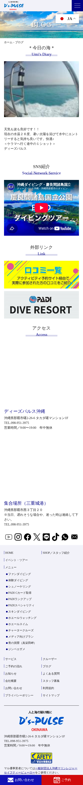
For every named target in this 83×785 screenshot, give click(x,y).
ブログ (47, 666)
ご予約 (66, 780)
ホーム (8, 42)
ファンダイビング (19, 574)
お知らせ (11, 673)
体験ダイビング (18, 580)
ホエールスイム (18, 624)
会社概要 (11, 680)
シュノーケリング (19, 586)
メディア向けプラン (21, 636)
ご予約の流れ (13, 666)
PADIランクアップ (20, 599)
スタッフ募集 (51, 680)
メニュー (11, 567)
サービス (11, 659)
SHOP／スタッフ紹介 (56, 552)
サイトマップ (51, 695)
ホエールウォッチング (22, 617)
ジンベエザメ (16, 649)
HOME (9, 552)
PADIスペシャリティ (21, 605)
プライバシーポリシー (19, 695)
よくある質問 (51, 673)
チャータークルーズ (21, 630)
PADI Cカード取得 (19, 592)
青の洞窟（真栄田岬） (22, 642)
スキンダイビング (19, 611)
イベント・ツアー (16, 560)
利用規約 (48, 688)
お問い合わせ (24, 780)
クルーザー (50, 659)
